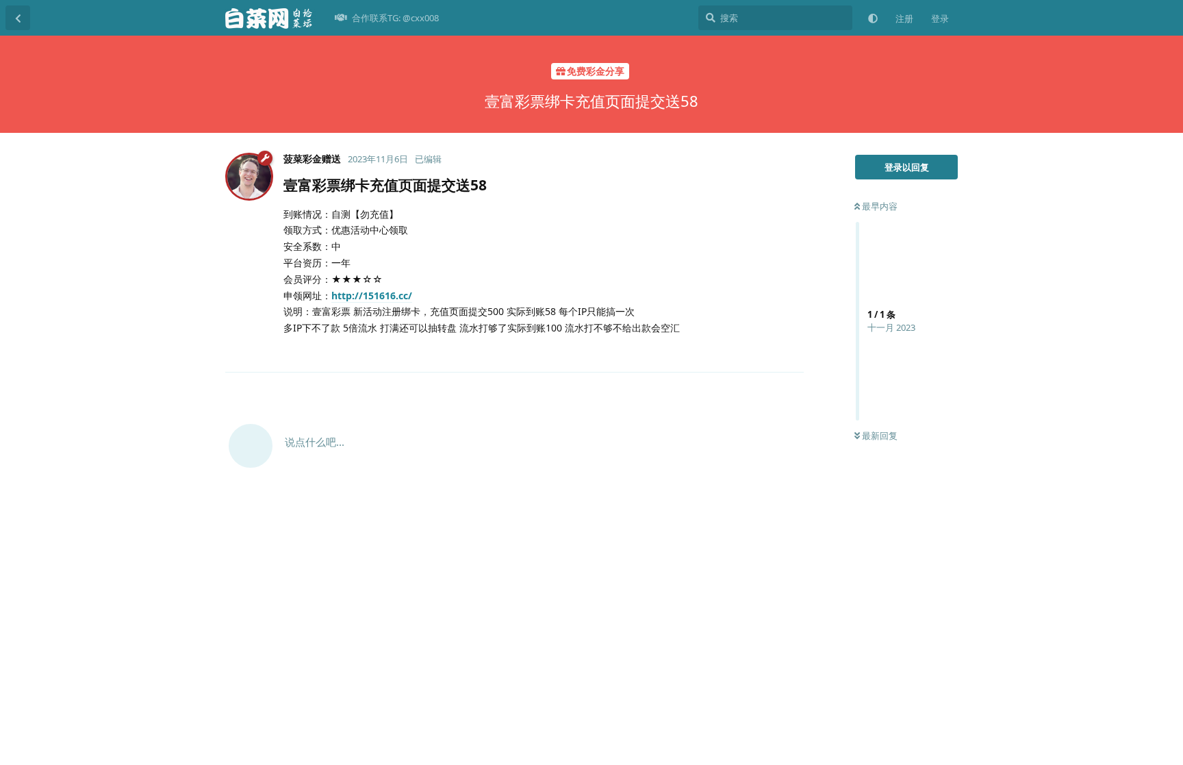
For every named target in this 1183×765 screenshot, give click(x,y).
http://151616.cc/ (371, 295)
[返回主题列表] (17, 17)
